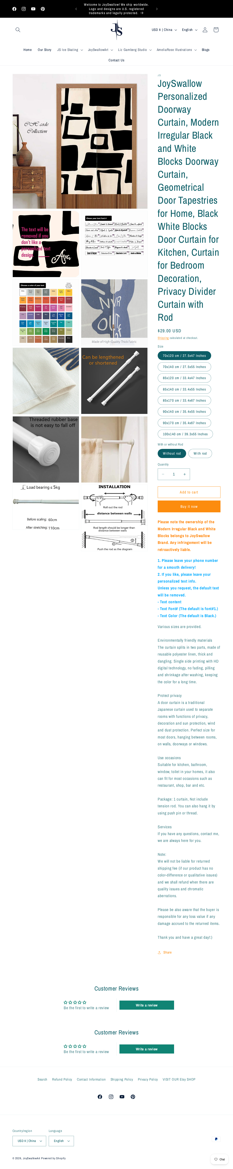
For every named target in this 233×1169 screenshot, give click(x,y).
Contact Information (91, 1079)
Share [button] (167, 952)
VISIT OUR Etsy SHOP (179, 1079)
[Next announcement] (157, 9)
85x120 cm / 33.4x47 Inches (184, 377)
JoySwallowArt (31, 1158)
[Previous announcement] (76, 9)
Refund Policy (62, 1079)
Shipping (163, 338)
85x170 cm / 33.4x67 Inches (184, 400)
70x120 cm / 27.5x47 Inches (184, 355)
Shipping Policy (122, 1079)
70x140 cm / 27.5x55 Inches (184, 366)
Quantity (163, 464)
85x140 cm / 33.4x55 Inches (184, 389)
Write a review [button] (147, 1005)
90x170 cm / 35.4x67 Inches (184, 423)
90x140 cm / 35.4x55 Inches (184, 411)
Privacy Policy (148, 1079)
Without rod (172, 453)
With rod (200, 453)
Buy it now (189, 506)
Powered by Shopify (53, 1158)
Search (42, 1079)
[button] (18, 29)
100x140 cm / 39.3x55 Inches (185, 434)
